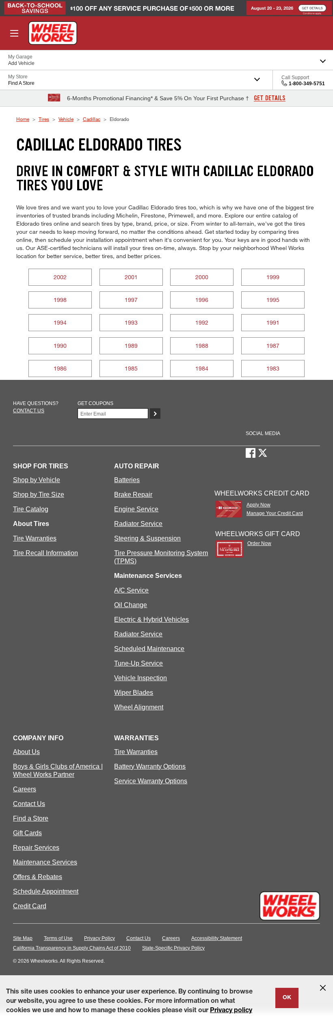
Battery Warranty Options (150, 766)
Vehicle (66, 119)
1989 (131, 345)
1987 (272, 345)
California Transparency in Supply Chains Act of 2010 (72, 948)
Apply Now (258, 505)
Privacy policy (231, 1011)
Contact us (28, 411)
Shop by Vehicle (36, 479)
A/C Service (131, 590)
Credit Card (29, 906)
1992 (201, 322)
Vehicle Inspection (140, 678)
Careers (24, 789)
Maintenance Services (45, 862)
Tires (44, 119)
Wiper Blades (133, 692)
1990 (60, 345)
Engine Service (136, 509)
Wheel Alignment (138, 707)
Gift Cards (27, 833)
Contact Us (29, 803)
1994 (60, 322)
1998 (60, 299)
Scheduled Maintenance (149, 648)
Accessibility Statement (216, 938)
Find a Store (30, 818)
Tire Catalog (30, 509)
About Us (26, 751)
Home (22, 119)
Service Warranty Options (150, 781)
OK (287, 998)
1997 (131, 299)
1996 (201, 299)
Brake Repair (133, 494)
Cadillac (91, 119)
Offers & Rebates (37, 876)
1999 (272, 277)
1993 (131, 322)
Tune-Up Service (138, 663)
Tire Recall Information (45, 553)
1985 (131, 368)
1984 (201, 368)
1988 (201, 345)
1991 (272, 322)
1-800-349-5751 (307, 83)
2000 (201, 277)
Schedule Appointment (45, 891)
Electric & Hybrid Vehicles (151, 619)
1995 (272, 299)
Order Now (259, 543)
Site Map (22, 938)
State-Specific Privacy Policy (173, 948)
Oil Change (130, 604)
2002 (60, 277)
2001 (131, 277)
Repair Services (36, 847)
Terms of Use (58, 938)
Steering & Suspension (147, 538)
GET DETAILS (269, 98)
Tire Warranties (34, 538)
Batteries (127, 479)
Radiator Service (138, 523)
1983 (272, 368)
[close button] (323, 988)
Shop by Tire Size (38, 494)
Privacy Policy (99, 938)
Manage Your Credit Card (275, 513)
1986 (60, 368)
